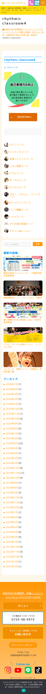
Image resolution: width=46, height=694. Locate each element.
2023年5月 (12, 522)
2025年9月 (12, 423)
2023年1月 (12, 541)
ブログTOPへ (24, 117)
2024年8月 (12, 487)
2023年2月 (12, 537)
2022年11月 (12, 551)
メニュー (23, 606)
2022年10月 (12, 556)
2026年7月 (12, 384)
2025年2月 (12, 458)
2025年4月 (12, 448)
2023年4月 (12, 527)
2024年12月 (12, 468)
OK (24, 690)
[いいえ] (43, 686)
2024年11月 (12, 472)
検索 (38, 244)
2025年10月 (12, 418)
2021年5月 (12, 566)
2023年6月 (12, 517)
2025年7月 (12, 433)
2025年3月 (12, 453)
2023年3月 (12, 532)
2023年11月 (12, 502)
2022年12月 (12, 546)
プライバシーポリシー (23, 645)
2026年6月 (12, 389)
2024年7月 (12, 492)
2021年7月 (12, 561)
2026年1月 (12, 403)
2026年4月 (12, 394)
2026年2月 (12, 399)
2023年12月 (12, 497)
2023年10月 (12, 507)
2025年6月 (12, 438)
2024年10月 (12, 477)
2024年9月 (12, 482)
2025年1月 (12, 463)
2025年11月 (12, 413)
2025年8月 (12, 428)
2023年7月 (12, 512)
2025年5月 (12, 443)
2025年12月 (12, 408)
